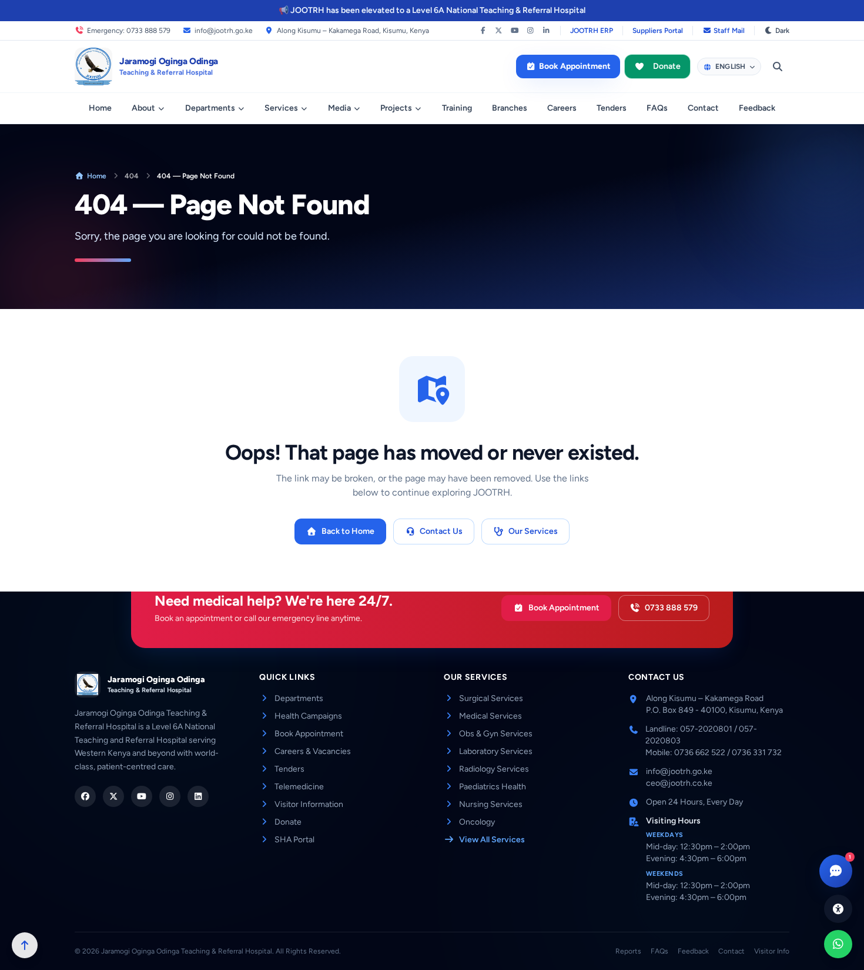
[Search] (777, 66)
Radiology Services (494, 769)
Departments (210, 108)
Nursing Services (491, 804)
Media (339, 108)
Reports (628, 951)
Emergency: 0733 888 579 (128, 30)
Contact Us (441, 531)
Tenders (612, 108)
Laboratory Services (496, 751)
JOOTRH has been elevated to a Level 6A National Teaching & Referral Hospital (437, 10)
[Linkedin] (198, 796)
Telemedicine (299, 787)
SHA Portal (294, 840)
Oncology (477, 822)
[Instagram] (530, 30)
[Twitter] (113, 796)
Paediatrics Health (492, 787)
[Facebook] (482, 30)
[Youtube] (141, 796)
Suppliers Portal (657, 30)
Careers (562, 108)
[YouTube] (514, 30)
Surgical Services (491, 698)
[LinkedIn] (546, 30)
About (143, 108)
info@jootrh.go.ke (224, 30)
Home (100, 108)
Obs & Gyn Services (496, 734)
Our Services (533, 531)
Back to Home (348, 531)
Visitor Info (771, 951)
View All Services (492, 840)
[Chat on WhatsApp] (838, 944)
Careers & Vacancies (312, 751)
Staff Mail (729, 30)
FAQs (657, 108)
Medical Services (490, 716)
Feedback (757, 108)
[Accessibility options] (838, 909)
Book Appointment (575, 66)
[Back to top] (25, 945)
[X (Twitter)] (498, 30)
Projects (396, 108)
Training (457, 108)
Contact (703, 108)
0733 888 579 (671, 608)
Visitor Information (308, 804)
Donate (667, 66)
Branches (509, 108)
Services (281, 108)
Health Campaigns (308, 716)
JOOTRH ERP (591, 30)
